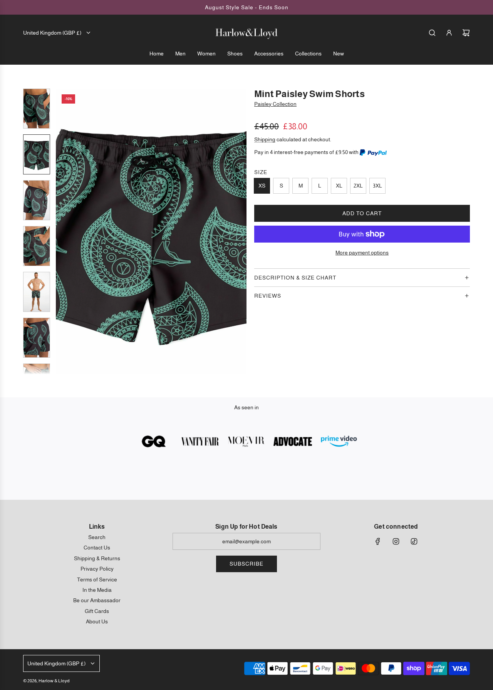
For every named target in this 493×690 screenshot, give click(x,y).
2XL (358, 186)
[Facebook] (377, 541)
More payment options (362, 253)
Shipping (264, 139)
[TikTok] (414, 541)
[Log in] (449, 32)
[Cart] (466, 32)
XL (339, 186)
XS (261, 186)
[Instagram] (395, 541)
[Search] (432, 32)
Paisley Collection (275, 104)
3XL (377, 186)
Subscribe (246, 564)
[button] (62, 231)
